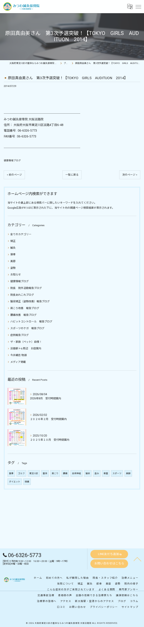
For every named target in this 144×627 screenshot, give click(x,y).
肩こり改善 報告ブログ (24, 308)
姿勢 (13, 267)
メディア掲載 (18, 361)
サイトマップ (130, 607)
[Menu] (138, 6)
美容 (13, 261)
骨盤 (106, 473)
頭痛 (27, 481)
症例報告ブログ (19, 335)
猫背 (88, 473)
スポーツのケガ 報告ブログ (27, 328)
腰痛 (65, 473)
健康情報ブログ (12, 160)
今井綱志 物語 (18, 355)
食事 (11, 473)
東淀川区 (33, 473)
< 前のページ (14, 174)
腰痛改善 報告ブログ (23, 314)
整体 (45, 473)
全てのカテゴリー (20, 234)
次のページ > (129, 174)
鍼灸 (13, 247)
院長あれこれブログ (22, 294)
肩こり (55, 473)
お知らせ (15, 274)
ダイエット (14, 481)
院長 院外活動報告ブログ (26, 288)
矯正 (13, 241)
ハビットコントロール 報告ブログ (31, 321)
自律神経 (76, 473)
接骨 (13, 254)
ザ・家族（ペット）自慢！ (26, 341)
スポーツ (117, 473)
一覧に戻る (72, 174)
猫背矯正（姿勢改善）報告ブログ (30, 301)
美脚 (128, 473)
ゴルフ (21, 473)
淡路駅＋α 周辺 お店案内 (25, 348)
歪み (96, 473)
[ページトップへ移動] (137, 559)
